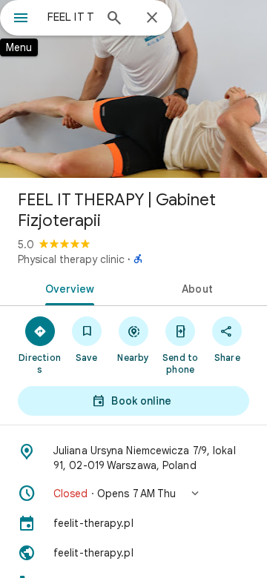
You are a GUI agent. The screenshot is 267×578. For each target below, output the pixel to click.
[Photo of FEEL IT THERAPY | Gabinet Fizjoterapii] (133, 89)
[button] (133, 493)
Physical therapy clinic (71, 259)
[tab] (67, 287)
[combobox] (70, 17)
